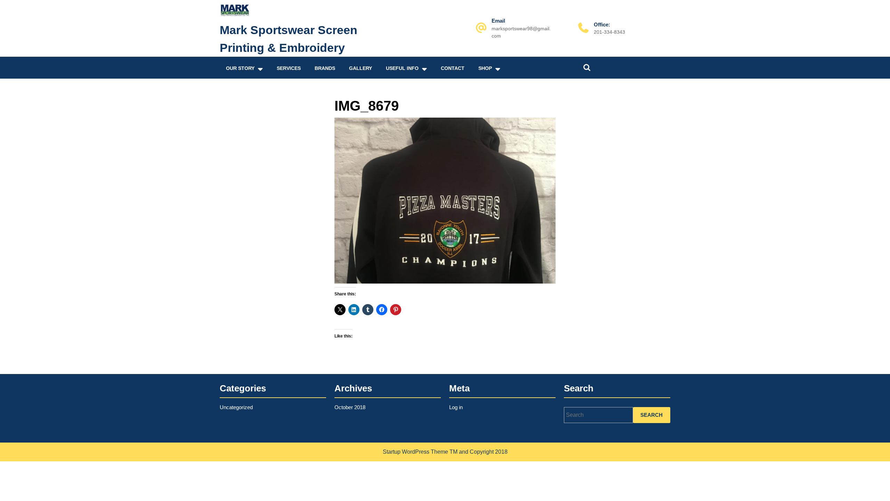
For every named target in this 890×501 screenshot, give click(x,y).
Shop (485, 68)
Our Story (240, 68)
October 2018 (349, 407)
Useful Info (402, 68)
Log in (456, 407)
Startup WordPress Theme (415, 452)
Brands (325, 68)
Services (289, 68)
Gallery (360, 68)
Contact (452, 68)
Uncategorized (236, 407)
